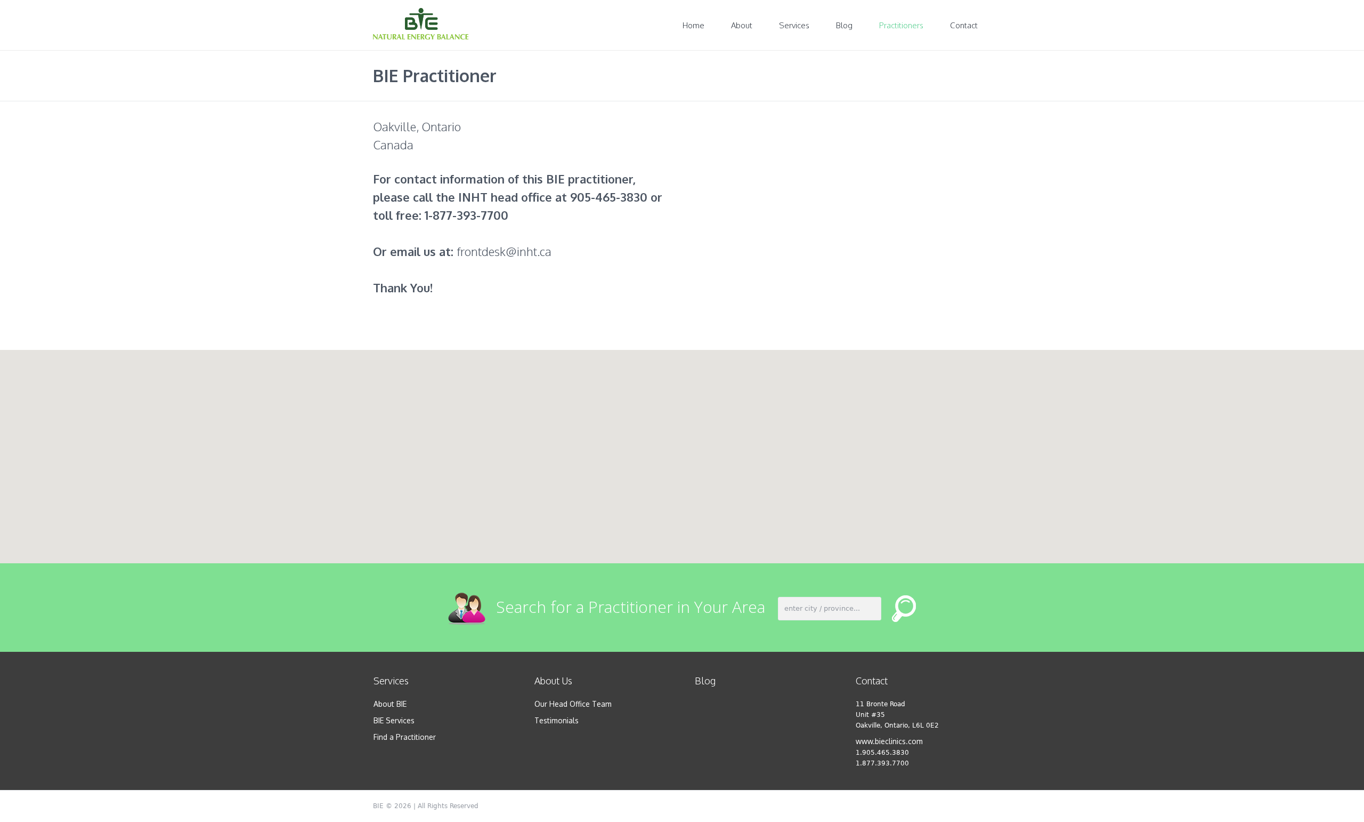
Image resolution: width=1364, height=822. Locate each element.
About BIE (390, 703)
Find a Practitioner (405, 736)
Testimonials (556, 720)
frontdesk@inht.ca (504, 251)
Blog (705, 681)
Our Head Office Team (573, 703)
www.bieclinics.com (889, 741)
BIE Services (394, 720)
